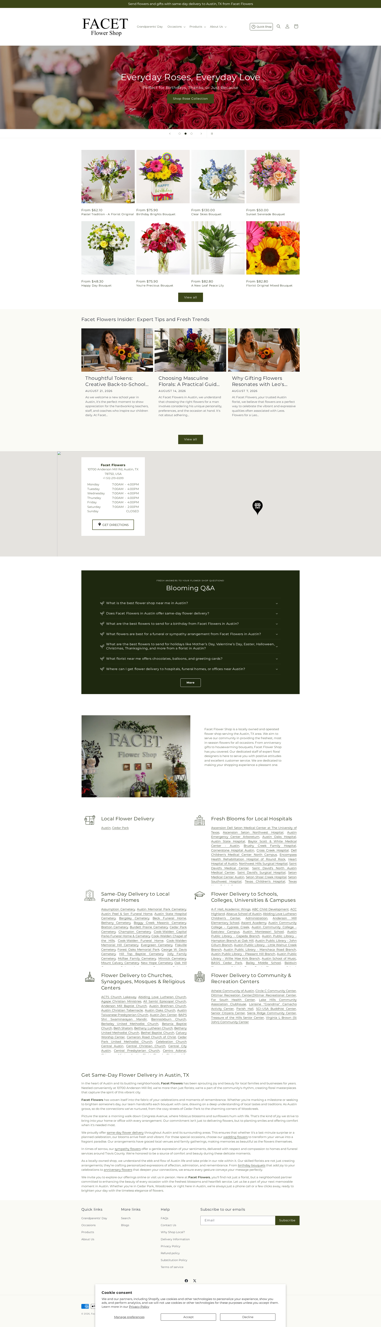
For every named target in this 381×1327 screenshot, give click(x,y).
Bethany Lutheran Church (153, 1028)
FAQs (164, 1218)
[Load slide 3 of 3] (191, 134)
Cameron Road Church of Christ (151, 1037)
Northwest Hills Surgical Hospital (263, 863)
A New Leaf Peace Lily (207, 285)
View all (190, 297)
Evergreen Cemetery (157, 945)
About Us (87, 1239)
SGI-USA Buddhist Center (276, 1009)
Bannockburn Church (168, 1019)
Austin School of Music (279, 958)
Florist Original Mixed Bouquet (269, 285)
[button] (176, 26)
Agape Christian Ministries (121, 1001)
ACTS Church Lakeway (118, 997)
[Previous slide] (169, 133)
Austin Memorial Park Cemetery (161, 909)
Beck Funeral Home (169, 918)
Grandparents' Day (94, 1218)
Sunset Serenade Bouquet (265, 214)
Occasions (88, 1225)
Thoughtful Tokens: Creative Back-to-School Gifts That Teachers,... (115, 381)
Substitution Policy (174, 1260)
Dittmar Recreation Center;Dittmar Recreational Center (253, 995)
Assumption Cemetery (118, 909)
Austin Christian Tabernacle (122, 1010)
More (191, 682)
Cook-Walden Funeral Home (141, 940)
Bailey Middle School (263, 963)
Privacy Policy (139, 1307)
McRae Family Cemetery (137, 958)
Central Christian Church (145, 1046)
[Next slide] (201, 133)
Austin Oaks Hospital (279, 837)
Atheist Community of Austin (232, 991)
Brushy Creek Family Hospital (270, 846)
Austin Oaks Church (160, 1010)
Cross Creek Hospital (273, 850)
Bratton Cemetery (114, 927)
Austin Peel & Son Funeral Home (127, 914)
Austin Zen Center (163, 1015)
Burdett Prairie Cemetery (149, 927)
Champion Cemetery (134, 932)
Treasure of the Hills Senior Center (237, 1017)
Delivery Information (175, 1239)
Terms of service (172, 1267)
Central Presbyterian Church (137, 1050)
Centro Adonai (174, 1050)
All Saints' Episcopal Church (164, 1001)
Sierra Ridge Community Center (271, 1013)
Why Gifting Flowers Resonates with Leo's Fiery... (258, 381)
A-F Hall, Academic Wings (230, 909)
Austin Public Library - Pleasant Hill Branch (243, 954)
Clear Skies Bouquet (206, 214)
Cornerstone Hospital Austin (232, 850)
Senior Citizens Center (228, 1013)
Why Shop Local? (173, 1232)
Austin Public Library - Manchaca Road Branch (260, 949)
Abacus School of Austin (244, 914)
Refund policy (170, 1253)
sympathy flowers (128, 1149)
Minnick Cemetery (172, 958)
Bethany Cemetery (116, 923)
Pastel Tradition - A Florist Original (107, 214)
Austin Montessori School (263, 932)
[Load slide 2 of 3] (186, 134)
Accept (188, 1317)
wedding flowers (235, 1137)
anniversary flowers (118, 1170)
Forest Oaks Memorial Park (138, 949)
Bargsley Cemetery (134, 918)
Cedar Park (120, 828)
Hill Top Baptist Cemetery (141, 954)
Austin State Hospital (228, 841)
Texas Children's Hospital (265, 881)
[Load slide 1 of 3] (180, 134)
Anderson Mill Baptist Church (124, 1006)
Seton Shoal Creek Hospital (266, 877)
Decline (247, 1317)
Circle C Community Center (275, 991)
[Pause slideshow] (211, 133)
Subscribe (287, 1220)
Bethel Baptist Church (157, 1033)
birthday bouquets (251, 1165)
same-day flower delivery (125, 1132)
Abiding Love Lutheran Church (162, 997)
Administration (256, 918)
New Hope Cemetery (157, 963)
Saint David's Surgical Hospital (261, 872)
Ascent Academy (253, 923)
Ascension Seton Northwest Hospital (253, 832)
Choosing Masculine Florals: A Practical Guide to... (189, 381)
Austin (106, 828)
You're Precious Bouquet (154, 285)
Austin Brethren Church (167, 1006)
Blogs (125, 1225)
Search (126, 1218)
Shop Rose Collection (190, 98)
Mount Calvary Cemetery (120, 963)
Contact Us (168, 1225)
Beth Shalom (123, 1028)
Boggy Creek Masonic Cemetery (160, 923)
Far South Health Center (233, 1000)
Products (87, 1232)
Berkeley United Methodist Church (130, 1024)
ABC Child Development (270, 909)
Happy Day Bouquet (96, 285)
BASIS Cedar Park (226, 963)
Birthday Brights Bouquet (155, 214)
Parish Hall (244, 1009)
